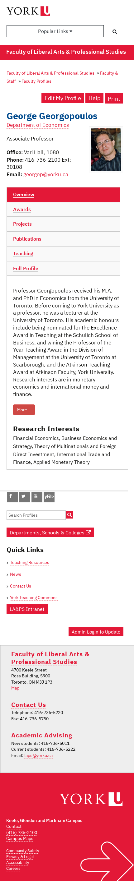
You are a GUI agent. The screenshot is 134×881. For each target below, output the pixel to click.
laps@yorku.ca (38, 755)
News (15, 574)
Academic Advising (41, 735)
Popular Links (53, 31)
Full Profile (25, 268)
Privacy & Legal (20, 856)
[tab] (63, 194)
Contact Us (20, 586)
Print (114, 98)
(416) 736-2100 (21, 832)
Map (15, 688)
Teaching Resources (29, 562)
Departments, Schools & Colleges (48, 532)
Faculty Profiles (36, 81)
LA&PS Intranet (27, 609)
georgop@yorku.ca (45, 174)
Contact (14, 826)
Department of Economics (38, 125)
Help (94, 98)
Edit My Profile (63, 98)
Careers (13, 868)
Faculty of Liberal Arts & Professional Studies (50, 73)
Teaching (23, 253)
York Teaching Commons (34, 597)
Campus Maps (19, 838)
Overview (23, 194)
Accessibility (17, 862)
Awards (22, 209)
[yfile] (49, 500)
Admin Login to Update (96, 632)
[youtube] (35, 496)
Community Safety (22, 850)
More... (24, 410)
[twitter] (23, 496)
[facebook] (10, 496)
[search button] (114, 31)
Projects (22, 224)
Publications (27, 239)
